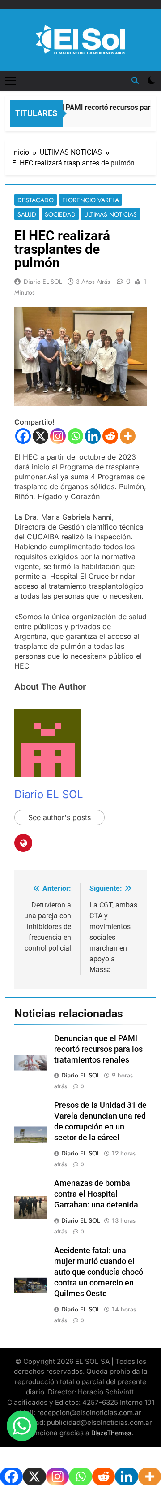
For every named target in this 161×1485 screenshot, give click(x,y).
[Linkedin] (93, 436)
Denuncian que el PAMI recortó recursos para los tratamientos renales (98, 1049)
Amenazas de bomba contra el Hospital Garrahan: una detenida (96, 1194)
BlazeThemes (111, 1433)
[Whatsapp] (75, 436)
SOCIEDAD (60, 214)
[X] (40, 436)
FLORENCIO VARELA (90, 199)
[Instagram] (58, 436)
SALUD (26, 214)
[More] (128, 436)
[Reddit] (110, 436)
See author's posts (59, 817)
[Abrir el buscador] (135, 80)
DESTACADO (35, 199)
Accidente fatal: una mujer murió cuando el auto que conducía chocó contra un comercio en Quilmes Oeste (98, 1272)
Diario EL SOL (43, 281)
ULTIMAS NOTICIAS (110, 214)
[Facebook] (23, 436)
